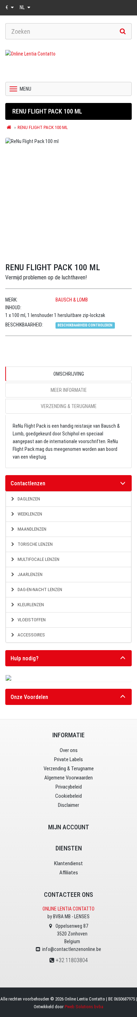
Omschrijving (68, 374)
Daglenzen (28, 498)
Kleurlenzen (30, 604)
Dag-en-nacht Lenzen (39, 589)
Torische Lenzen (35, 544)
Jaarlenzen (30, 574)
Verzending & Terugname (69, 406)
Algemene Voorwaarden (68, 778)
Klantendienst (68, 863)
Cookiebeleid (68, 796)
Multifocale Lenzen (38, 559)
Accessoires (31, 634)
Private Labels (68, 759)
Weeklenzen (29, 514)
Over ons (69, 750)
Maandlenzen (31, 529)
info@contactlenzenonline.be (71, 949)
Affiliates (68, 872)
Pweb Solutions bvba (84, 1006)
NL (23, 7)
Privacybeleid (69, 787)
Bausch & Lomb (72, 300)
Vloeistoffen (31, 619)
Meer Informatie (69, 390)
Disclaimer (68, 805)
